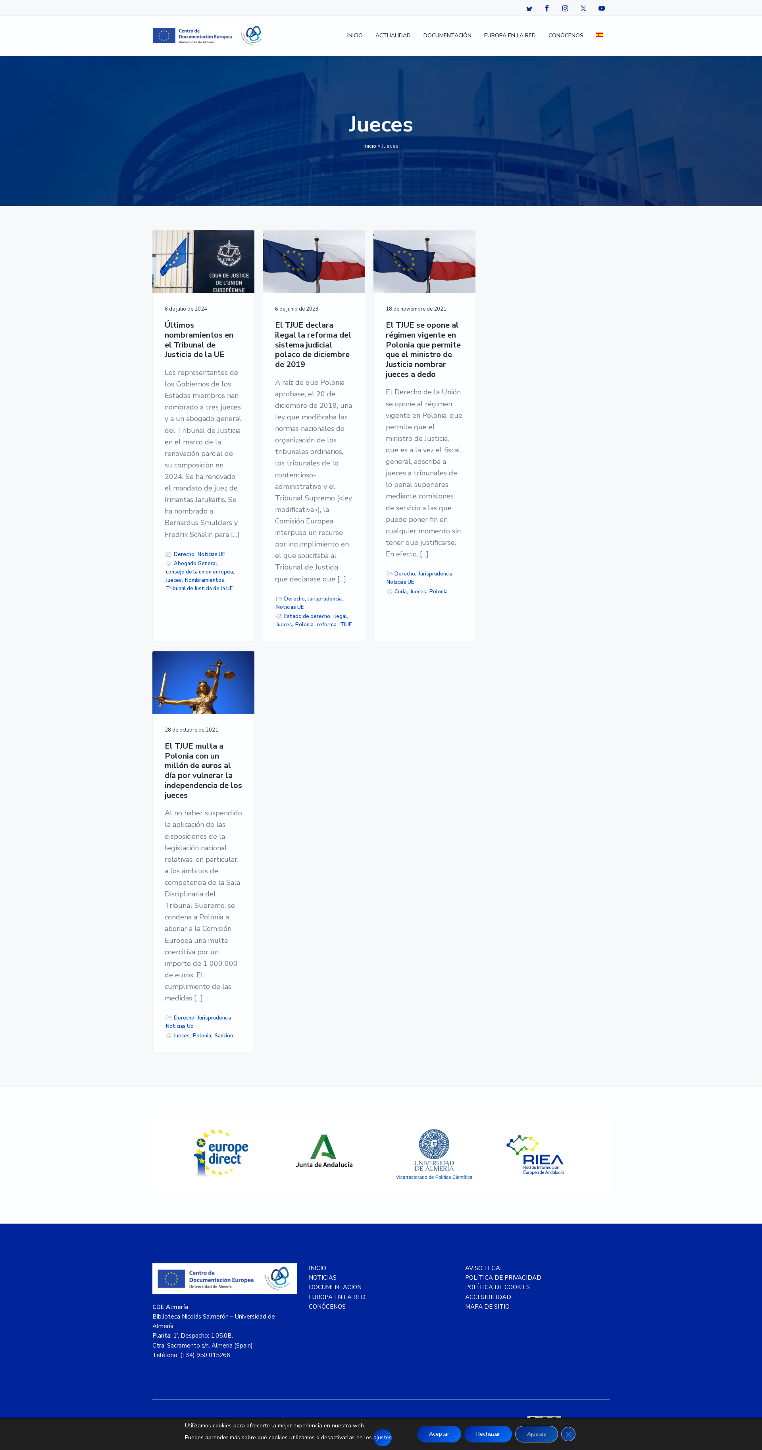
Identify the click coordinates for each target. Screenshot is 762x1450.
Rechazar (488, 1434)
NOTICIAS (323, 1278)
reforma (327, 624)
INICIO (317, 1268)
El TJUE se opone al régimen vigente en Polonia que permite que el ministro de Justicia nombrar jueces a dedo (423, 350)
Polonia (304, 624)
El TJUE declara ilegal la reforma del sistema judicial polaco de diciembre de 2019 (313, 345)
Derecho (184, 554)
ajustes (382, 1437)
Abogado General (195, 563)
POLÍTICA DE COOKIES (497, 1287)
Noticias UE (211, 554)
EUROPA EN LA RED (337, 1297)
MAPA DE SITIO (487, 1307)
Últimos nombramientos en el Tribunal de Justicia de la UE (199, 340)
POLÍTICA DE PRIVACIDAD (503, 1278)
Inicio (370, 146)
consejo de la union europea (199, 571)
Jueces (174, 580)
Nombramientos (204, 580)
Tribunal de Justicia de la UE (199, 588)
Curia (400, 591)
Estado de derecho (307, 616)
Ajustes (536, 1434)
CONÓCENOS (327, 1307)
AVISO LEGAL (484, 1268)
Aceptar (439, 1434)
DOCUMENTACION (335, 1287)
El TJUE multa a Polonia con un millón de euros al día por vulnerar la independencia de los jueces (203, 770)
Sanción (224, 1035)
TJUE (346, 624)
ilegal (340, 616)
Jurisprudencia (325, 598)
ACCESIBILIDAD (488, 1297)
